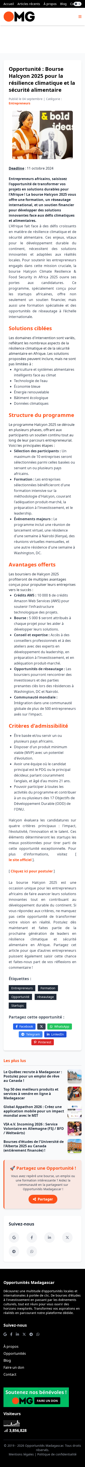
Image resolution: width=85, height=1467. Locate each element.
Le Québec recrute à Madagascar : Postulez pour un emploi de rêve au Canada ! (32, 1076)
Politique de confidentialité (56, 1454)
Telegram (33, 1034)
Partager (45, 1199)
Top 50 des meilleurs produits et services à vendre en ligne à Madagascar (30, 1093)
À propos (50, 4)
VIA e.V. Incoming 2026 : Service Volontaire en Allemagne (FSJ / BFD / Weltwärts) (33, 1128)
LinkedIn (57, 1034)
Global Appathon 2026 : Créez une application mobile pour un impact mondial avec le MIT (33, 1111)
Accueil (8, 4)
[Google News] (14, 1237)
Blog (63, 4)
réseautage (45, 997)
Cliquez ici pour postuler (32, 871)
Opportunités (14, 1353)
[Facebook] (32, 1237)
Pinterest (44, 1042)
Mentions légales (21, 1454)
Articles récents (28, 4)
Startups (17, 1005)
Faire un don (13, 1367)
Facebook (26, 1026)
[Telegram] (14, 1251)
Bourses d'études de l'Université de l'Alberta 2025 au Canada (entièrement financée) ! (33, 1146)
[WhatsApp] (32, 1251)
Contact (9, 1374)
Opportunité (20, 997)
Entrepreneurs (22, 988)
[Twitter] (41, 1026)
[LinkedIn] (49, 1237)
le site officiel (20, 859)
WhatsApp (61, 1026)
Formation (48, 988)
